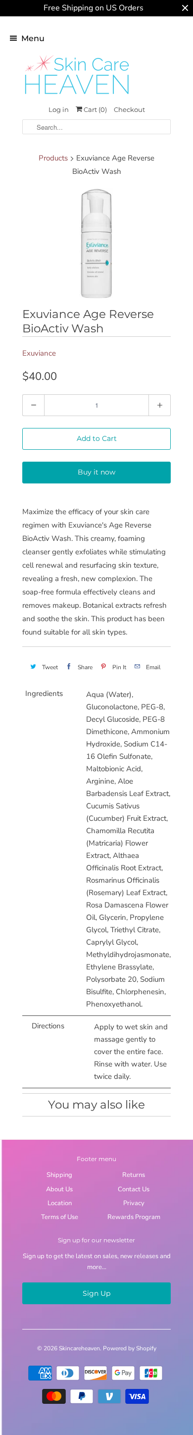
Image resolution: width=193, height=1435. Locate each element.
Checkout (129, 109)
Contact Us (133, 1189)
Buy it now (96, 472)
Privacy (134, 1203)
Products (53, 158)
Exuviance (39, 353)
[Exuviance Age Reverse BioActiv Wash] (96, 244)
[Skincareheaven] (76, 95)
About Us (59, 1189)
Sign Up (96, 1293)
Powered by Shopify (129, 1348)
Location (60, 1203)
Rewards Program (133, 1217)
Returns (133, 1174)
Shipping (59, 1174)
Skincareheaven (79, 1348)
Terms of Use (59, 1217)
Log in (58, 109)
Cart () (94, 109)
